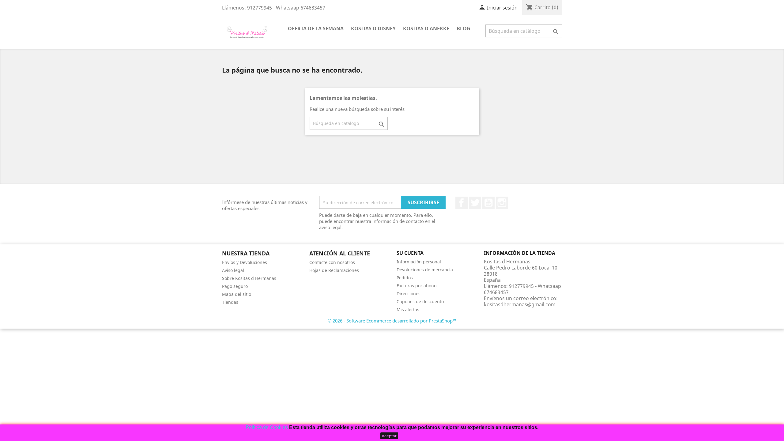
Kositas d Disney (373, 28)
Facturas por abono (416, 285)
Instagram (502, 203)
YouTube (488, 203)
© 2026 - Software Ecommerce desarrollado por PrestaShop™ (392, 321)
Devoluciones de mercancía (425, 270)
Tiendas (230, 302)
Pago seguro (235, 286)
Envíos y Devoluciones (244, 262)
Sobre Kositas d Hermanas (249, 278)
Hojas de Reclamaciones (334, 270)
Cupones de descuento (420, 301)
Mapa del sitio (236, 294)
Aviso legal (233, 270)
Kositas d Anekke (426, 28)
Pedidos (405, 278)
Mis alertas (408, 309)
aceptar (389, 435)
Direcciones (408, 293)
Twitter (475, 203)
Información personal (419, 262)
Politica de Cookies (267, 427)
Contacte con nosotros (332, 262)
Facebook (461, 203)
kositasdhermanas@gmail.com (520, 304)
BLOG (463, 28)
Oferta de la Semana (316, 28)
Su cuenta (410, 253)
